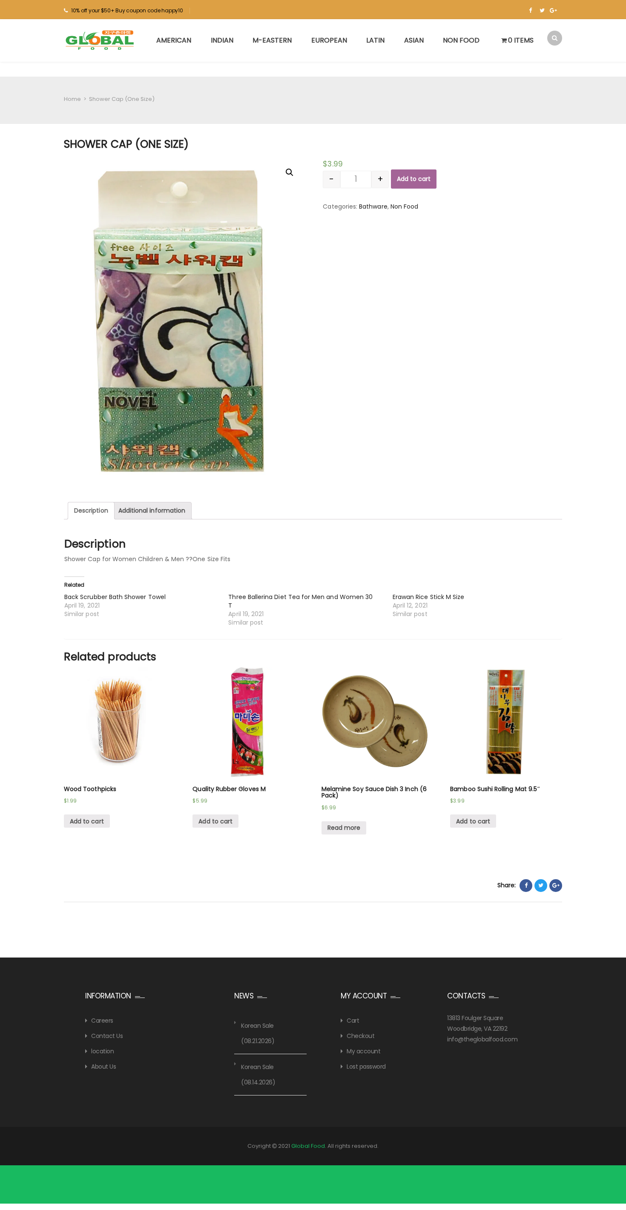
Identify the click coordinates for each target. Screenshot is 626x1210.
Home (72, 99)
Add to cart (414, 179)
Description (91, 510)
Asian (414, 40)
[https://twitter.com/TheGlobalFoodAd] (542, 10)
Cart (353, 1020)
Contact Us (107, 1036)
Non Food (461, 40)
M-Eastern (272, 40)
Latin (375, 40)
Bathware (373, 206)
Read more (344, 827)
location (102, 1051)
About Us (103, 1066)
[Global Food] (101, 40)
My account (363, 1051)
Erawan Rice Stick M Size (428, 597)
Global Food (308, 1146)
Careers (102, 1020)
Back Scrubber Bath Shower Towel (115, 597)
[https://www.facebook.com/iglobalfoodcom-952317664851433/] (530, 10)
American (173, 40)
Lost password (366, 1066)
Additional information (151, 510)
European (329, 40)
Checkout (360, 1036)
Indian (222, 40)
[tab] (91, 510)
